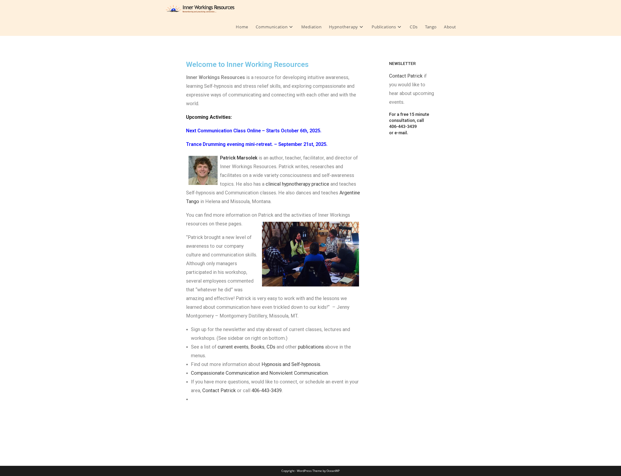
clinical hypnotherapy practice (297, 184)
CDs (271, 347)
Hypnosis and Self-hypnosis (290, 364)
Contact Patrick (219, 390)
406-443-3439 (267, 390)
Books (257, 347)
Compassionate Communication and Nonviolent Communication (259, 373)
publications (311, 347)
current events (233, 347)
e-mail (400, 132)
